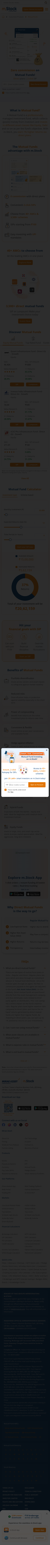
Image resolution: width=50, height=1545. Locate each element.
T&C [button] (11, 792)
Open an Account (37, 785)
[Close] (46, 750)
